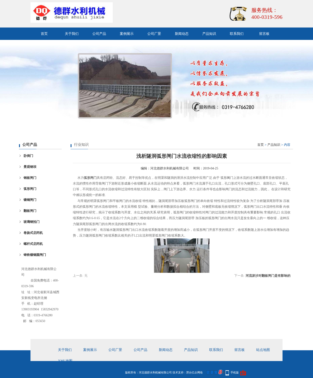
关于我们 (72, 34)
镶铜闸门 (30, 199)
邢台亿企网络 (194, 372)
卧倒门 (28, 155)
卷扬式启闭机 (33, 233)
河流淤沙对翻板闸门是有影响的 (268, 275)
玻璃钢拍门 (32, 221)
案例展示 (127, 34)
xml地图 (65, 361)
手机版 (235, 372)
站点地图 (263, 350)
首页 (44, 34)
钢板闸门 (30, 177)
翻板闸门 (30, 210)
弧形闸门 (30, 188)
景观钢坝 (30, 166)
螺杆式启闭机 (33, 244)
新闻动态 (182, 34)
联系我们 (237, 34)
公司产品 (99, 34)
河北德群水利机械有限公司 (169, 168)
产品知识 (209, 34)
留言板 (264, 34)
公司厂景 (154, 34)
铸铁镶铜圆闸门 (35, 255)
